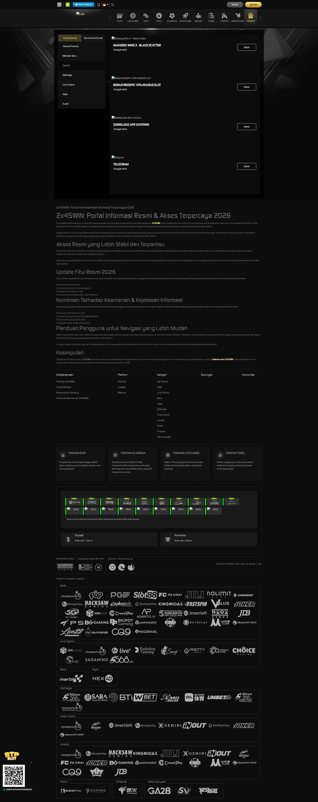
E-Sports (224, 21)
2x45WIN (156, 223)
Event (65, 103)
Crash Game (185, 21)
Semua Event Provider (93, 38)
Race (146, 21)
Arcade (198, 21)
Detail (247, 47)
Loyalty (122, 387)
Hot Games (162, 381)
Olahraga (172, 21)
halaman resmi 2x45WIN (222, 359)
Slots (120, 21)
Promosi (251, 21)
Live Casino (133, 21)
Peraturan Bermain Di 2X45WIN (72, 398)
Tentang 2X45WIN (65, 381)
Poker (211, 21)
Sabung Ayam (237, 21)
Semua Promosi (70, 38)
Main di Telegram (85, 4)
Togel (159, 21)
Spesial (66, 65)
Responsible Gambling (67, 392)
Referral (122, 392)
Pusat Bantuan (63, 387)
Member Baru (70, 55)
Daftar (253, 4)
